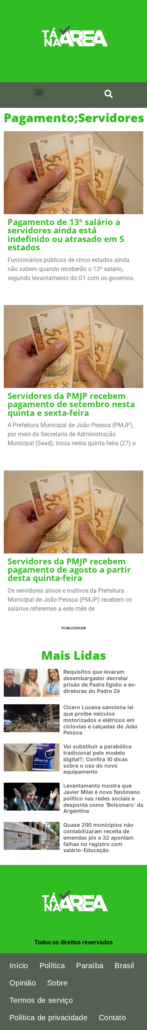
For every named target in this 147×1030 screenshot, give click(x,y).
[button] (38, 92)
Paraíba (89, 965)
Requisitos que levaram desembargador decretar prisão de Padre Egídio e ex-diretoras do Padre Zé (100, 681)
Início (18, 965)
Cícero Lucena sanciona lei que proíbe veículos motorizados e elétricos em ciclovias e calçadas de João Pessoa (100, 720)
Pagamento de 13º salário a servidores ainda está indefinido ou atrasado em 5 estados (66, 234)
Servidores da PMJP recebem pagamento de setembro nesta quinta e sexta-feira (71, 404)
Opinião (22, 983)
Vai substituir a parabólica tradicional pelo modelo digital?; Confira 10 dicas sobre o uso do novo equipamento (97, 759)
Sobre (57, 983)
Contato (112, 1017)
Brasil (124, 965)
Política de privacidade (48, 1017)
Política (52, 965)
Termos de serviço (41, 1000)
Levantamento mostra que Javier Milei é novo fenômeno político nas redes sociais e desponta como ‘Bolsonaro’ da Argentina (103, 798)
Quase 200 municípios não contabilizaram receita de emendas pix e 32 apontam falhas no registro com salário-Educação (98, 837)
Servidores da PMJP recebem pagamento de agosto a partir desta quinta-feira (69, 569)
